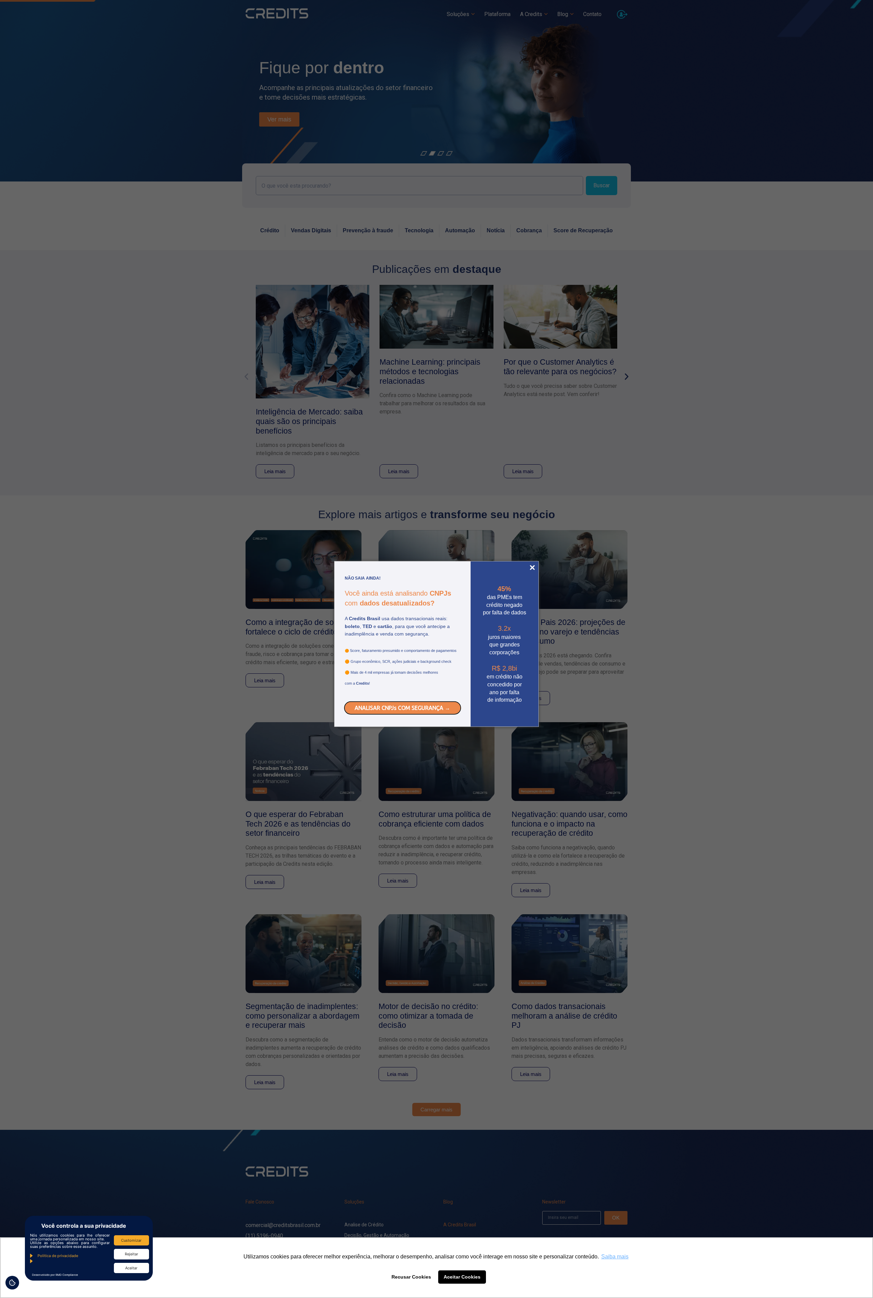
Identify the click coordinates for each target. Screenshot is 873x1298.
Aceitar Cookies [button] (462, 1277)
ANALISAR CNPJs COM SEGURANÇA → (402, 708)
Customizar (131, 1240)
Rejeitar (131, 1254)
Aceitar (131, 1268)
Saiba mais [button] (614, 1256)
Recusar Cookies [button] (411, 1277)
